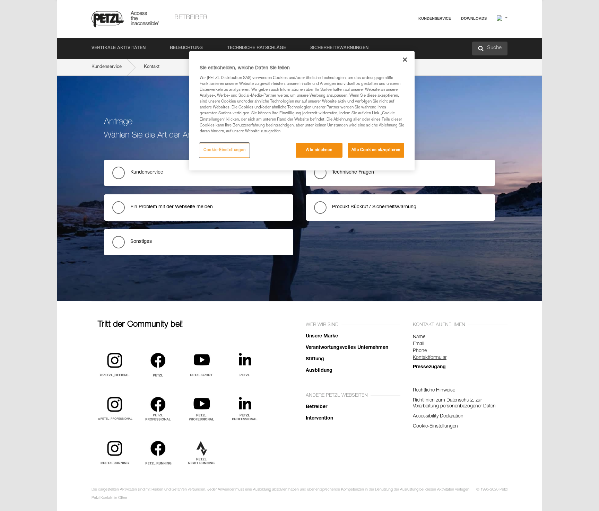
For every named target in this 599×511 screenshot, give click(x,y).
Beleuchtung (186, 48)
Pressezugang (429, 367)
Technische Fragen (353, 172)
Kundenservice (434, 18)
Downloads (474, 18)
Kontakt (404, 45)
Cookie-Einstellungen (224, 150)
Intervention (319, 418)
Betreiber (190, 18)
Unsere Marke (322, 336)
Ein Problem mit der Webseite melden (171, 207)
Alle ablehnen (319, 150)
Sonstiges (141, 241)
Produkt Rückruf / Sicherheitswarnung (374, 207)
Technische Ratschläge (256, 48)
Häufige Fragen (412, 35)
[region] (302, 110)
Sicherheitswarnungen (339, 48)
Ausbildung (319, 370)
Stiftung (315, 359)
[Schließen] (405, 59)
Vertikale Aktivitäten (119, 48)
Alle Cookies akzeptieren (375, 150)
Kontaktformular (429, 357)
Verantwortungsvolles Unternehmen (347, 347)
